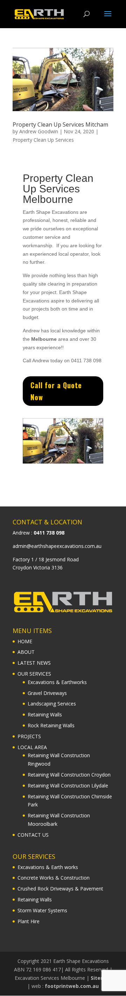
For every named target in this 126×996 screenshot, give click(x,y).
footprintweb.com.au (72, 986)
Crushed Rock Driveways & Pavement (60, 888)
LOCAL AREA (32, 747)
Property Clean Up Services (43, 139)
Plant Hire (29, 921)
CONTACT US (33, 834)
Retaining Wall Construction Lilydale (68, 785)
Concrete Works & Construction (54, 877)
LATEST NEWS (34, 662)
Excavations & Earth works (48, 867)
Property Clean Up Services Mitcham (60, 124)
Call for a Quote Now (56, 391)
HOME (25, 641)
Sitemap (101, 978)
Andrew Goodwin (38, 131)
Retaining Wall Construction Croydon (69, 774)
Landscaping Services (52, 703)
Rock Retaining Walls (51, 725)
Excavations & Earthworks (57, 682)
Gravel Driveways (47, 693)
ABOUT (26, 652)
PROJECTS (29, 736)
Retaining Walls (45, 714)
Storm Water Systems (42, 910)
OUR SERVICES (34, 673)
